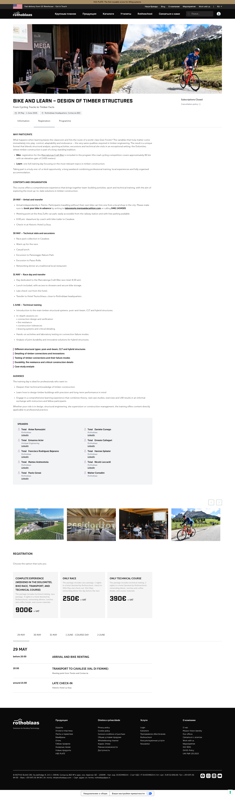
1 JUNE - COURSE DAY (77, 635)
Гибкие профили (62, 744)
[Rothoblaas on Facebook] (202, 776)
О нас (185, 728)
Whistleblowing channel (108, 741)
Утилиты (125, 13)
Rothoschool (146, 737)
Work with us (204, 7)
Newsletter (145, 744)
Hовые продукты (63, 750)
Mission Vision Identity (192, 731)
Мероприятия (189, 7)
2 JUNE (101, 635)
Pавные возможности (108, 747)
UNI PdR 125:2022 (191, 754)
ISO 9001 (187, 747)
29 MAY (21, 635)
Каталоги (144, 731)
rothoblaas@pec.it (102, 778)
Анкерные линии (62, 747)
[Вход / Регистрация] (218, 14)
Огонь (58, 741)
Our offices (188, 734)
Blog (163, 7)
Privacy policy (104, 728)
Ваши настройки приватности (128, 793)
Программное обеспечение (152, 734)
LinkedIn (25, 435)
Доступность (104, 750)
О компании (174, 7)
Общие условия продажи (109, 737)
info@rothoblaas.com (62, 778)
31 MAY (53, 635)
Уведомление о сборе (95, 793)
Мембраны (60, 737)
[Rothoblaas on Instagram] (214, 776)
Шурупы (59, 728)
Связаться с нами (169, 13)
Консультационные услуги (152, 741)
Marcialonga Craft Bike (52, 155)
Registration (44, 121)
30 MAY (37, 635)
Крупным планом (65, 13)
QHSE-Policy (188, 750)
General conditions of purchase (111, 734)
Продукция (89, 13)
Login (142, 728)
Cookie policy (104, 731)
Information (23, 121)
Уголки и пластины (64, 731)
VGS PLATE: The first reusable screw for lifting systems (117, 2)
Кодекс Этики (104, 744)
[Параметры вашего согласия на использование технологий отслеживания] (230, 792)
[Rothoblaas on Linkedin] (208, 776)
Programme (65, 121)
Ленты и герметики (64, 734)
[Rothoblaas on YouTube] (220, 776)
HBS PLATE (60, 754)
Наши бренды (151, 7)
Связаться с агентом (192, 737)
